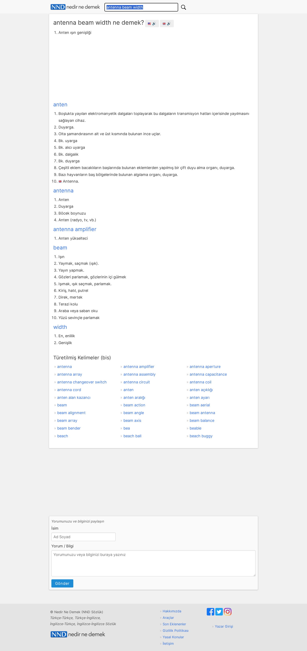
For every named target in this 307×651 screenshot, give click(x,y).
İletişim (168, 643)
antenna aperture (205, 366)
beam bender (69, 428)
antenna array (69, 374)
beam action (134, 405)
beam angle (133, 413)
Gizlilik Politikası (176, 630)
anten (60, 104)
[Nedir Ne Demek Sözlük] (75, 7)
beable (195, 428)
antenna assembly (139, 374)
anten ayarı (199, 397)
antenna (63, 190)
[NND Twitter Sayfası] (219, 614)
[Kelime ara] (183, 7)
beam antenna (202, 413)
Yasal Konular (173, 637)
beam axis (132, 420)
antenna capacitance (208, 374)
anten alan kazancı (73, 397)
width (60, 327)
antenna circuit (136, 382)
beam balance (202, 420)
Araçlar (168, 617)
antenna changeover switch (82, 382)
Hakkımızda (172, 611)
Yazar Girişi (224, 626)
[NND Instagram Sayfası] (227, 614)
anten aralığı (134, 397)
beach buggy (201, 436)
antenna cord (69, 390)
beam (60, 247)
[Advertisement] (153, 67)
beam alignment (71, 413)
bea (126, 428)
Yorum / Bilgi (62, 546)
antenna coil (200, 382)
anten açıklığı (201, 390)
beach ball (132, 436)
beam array (67, 420)
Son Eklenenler (174, 624)
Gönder (62, 583)
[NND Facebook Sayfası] (211, 614)
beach (62, 436)
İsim (54, 528)
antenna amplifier (74, 229)
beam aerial (200, 405)
